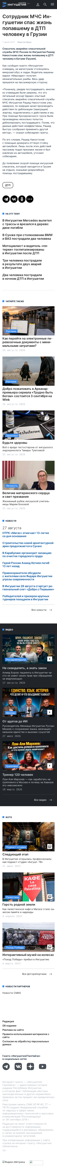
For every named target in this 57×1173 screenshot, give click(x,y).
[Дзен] (30, 1069)
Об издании (9, 1025)
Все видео (40, 799)
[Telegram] (6, 199)
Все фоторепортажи (34, 973)
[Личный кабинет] (38, 4)
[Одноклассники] (22, 199)
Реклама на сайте (13, 1029)
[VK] (18, 1069)
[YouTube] (42, 1069)
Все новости (39, 609)
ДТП (7, 185)
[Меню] (52, 4)
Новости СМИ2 (11, 992)
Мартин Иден (24, 42)
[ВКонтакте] (14, 199)
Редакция (8, 1021)
